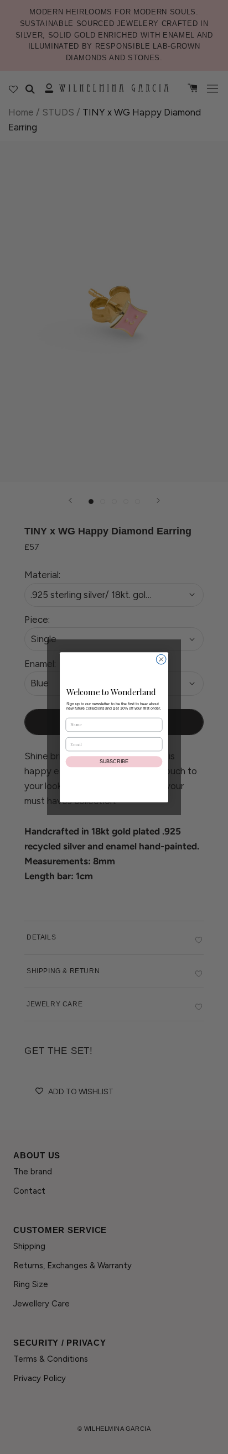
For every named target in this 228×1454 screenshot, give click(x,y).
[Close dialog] (161, 659)
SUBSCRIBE (114, 761)
